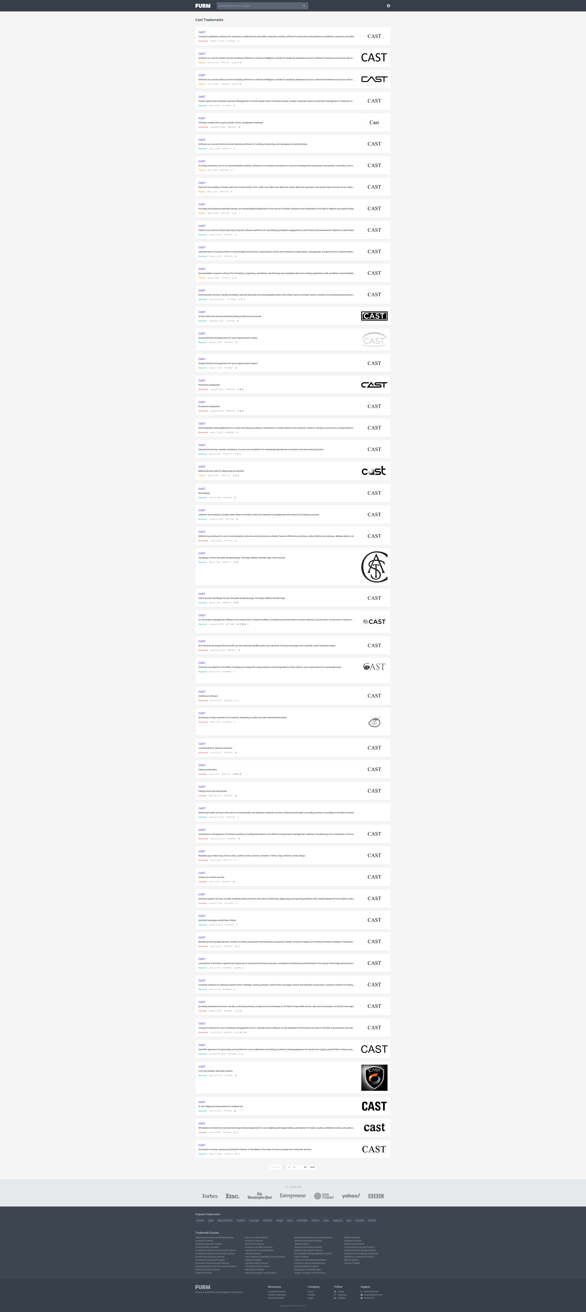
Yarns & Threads (352, 1263)
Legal (310, 1298)
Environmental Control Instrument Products (216, 1266)
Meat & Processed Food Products (261, 1273)
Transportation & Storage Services (360, 1250)
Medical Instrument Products (308, 1240)
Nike (349, 1220)
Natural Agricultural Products (308, 1250)
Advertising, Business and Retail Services (214, 1237)
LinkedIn (341, 1298)
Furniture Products (254, 1240)
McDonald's (302, 1220)
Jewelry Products (253, 1253)
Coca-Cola (254, 1220)
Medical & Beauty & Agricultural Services (313, 1237)
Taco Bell (360, 1220)
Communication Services (207, 1247)
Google (280, 1220)
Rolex (326, 1220)
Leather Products (253, 1260)
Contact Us (368, 1298)
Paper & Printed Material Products (311, 1260)
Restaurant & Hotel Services (308, 1269)
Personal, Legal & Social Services (310, 1263)
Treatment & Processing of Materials (361, 1253)
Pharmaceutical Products (307, 1266)
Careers (311, 1295)
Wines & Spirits (351, 1260)
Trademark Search (276, 1291)
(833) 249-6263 (371, 1291)
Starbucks (337, 1220)
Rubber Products (352, 1237)
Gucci (289, 1220)
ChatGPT (241, 1220)
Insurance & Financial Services (259, 1250)
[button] (388, 5)
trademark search (212, 1292)
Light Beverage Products (256, 1263)
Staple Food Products (354, 1244)
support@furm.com (373, 1295)
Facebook (267, 1220)
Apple (210, 1220)
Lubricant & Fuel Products (257, 1266)
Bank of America (225, 1220)
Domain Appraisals (277, 1295)
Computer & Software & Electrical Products (215, 1250)
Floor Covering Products (256, 1237)
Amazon (200, 1220)
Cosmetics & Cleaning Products (210, 1260)
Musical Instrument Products (308, 1247)
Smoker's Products (353, 1240)
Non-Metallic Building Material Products (313, 1253)
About (311, 1291)
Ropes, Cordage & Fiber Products (310, 1273)
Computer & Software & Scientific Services (215, 1253)
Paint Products (302, 1257)
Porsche (315, 1220)
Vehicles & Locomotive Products (359, 1257)
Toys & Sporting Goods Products (359, 1247)
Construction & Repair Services (209, 1257)
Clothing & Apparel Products (208, 1244)
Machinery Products (254, 1269)
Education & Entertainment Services (212, 1263)
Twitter (340, 1291)
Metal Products (302, 1244)
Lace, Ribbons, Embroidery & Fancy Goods (265, 1257)
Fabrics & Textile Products (207, 1269)
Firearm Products (203, 1273)
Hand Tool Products (254, 1244)
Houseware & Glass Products (259, 1247)
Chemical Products (204, 1240)
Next (312, 1167)
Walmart (372, 1220)
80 (305, 1167)
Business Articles (276, 1298)
